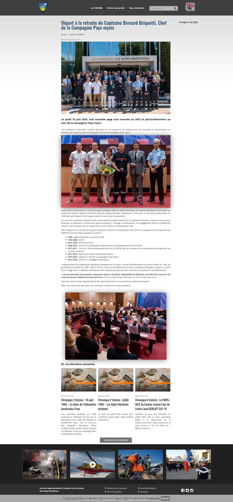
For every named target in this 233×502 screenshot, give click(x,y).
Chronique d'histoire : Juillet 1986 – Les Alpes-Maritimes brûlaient (113, 405)
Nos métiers (136, 8)
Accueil (64, 34)
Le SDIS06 (96, 8)
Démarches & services (117, 488)
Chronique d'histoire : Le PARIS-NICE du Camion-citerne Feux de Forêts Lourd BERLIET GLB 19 (152, 405)
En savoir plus (153, 498)
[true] (175, 8)
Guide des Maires (148, 488)
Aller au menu (43, 1)
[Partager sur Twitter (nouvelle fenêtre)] (194, 22)
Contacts (144, 491)
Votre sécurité (115, 8)
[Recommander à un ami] (196, 22)
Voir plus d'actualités (116, 440)
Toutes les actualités (76, 34)
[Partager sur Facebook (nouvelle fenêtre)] (192, 22)
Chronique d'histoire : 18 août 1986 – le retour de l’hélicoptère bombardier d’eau (78, 405)
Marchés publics (114, 491)
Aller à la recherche (74, 1)
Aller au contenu (58, 1)
